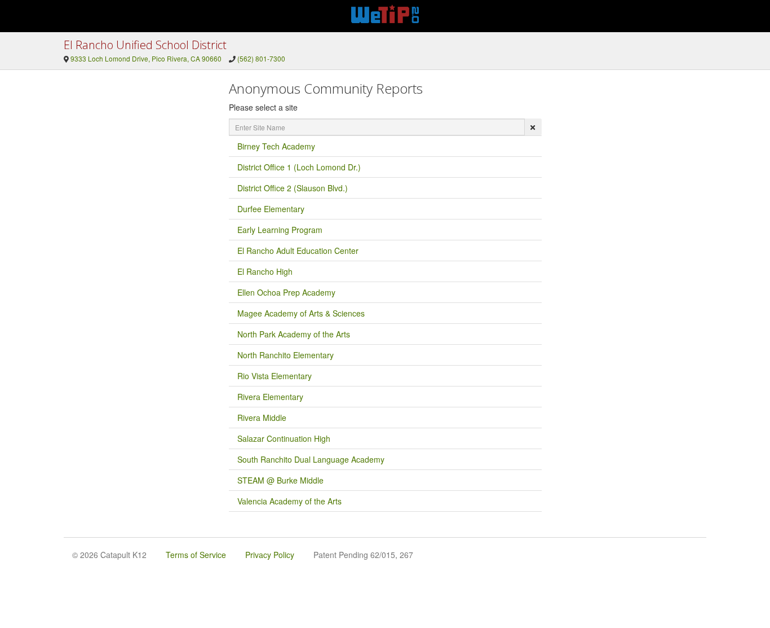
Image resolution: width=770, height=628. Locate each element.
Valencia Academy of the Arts (289, 501)
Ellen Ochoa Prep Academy (286, 292)
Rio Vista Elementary (274, 375)
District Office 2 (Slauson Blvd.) (292, 188)
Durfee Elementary (270, 208)
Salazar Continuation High (283, 438)
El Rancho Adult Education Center (298, 250)
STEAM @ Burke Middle (280, 480)
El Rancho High (265, 271)
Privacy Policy (269, 554)
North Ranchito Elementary (285, 355)
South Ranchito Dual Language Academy (310, 459)
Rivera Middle (261, 417)
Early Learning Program (279, 229)
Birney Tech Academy (276, 146)
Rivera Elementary (270, 396)
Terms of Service (196, 554)
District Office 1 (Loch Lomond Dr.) (299, 167)
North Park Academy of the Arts (293, 334)
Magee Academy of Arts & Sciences (301, 313)
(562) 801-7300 (261, 58)
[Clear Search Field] (532, 126)
